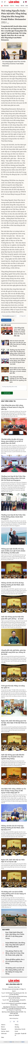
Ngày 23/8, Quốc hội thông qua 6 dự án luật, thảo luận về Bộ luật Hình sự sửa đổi (14, 723)
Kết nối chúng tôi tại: (14, 1018)
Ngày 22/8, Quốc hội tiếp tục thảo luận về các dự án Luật (13, 861)
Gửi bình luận (7, 393)
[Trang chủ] (2, 6)
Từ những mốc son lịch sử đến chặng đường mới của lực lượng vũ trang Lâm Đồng (13, 894)
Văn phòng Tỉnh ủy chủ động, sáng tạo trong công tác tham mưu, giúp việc (14, 953)
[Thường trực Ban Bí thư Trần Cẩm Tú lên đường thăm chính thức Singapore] (14, 536)
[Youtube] (14, 1021)
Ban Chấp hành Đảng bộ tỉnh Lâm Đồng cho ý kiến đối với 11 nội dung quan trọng (14, 935)
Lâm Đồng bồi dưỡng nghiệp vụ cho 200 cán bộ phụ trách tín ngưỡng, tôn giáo (18, 379)
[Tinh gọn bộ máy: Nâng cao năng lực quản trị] (14, 708)
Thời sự (17, 5)
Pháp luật (3, 1029)
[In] (13, 320)
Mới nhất (6, 5)
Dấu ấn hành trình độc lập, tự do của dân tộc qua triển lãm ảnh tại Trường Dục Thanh (18, 343)
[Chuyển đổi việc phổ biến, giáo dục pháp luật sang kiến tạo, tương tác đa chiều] (14, 672)
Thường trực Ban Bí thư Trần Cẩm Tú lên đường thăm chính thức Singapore (13, 517)
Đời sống (17, 1027)
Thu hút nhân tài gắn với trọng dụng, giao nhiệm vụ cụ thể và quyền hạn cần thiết (18, 361)
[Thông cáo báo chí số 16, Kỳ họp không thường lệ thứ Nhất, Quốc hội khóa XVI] (14, 603)
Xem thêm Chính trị (8, 401)
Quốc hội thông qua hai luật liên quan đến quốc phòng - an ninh (12, 618)
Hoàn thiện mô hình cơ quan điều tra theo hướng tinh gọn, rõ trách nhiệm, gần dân (18, 370)
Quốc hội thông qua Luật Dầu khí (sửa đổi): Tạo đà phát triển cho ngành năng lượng (12, 757)
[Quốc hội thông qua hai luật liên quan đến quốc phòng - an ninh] (14, 637)
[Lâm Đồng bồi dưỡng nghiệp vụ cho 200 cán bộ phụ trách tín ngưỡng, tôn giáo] (5, 378)
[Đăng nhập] (23, 2)
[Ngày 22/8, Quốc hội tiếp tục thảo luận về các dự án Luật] (14, 878)
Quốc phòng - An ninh (20, 1029)
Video (2, 1037)
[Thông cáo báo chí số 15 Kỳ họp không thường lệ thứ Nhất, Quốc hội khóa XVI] (14, 846)
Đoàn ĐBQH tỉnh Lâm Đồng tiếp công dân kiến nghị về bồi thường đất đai (15, 945)
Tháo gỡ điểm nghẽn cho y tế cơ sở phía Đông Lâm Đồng (14, 961)
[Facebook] (17, 1021)
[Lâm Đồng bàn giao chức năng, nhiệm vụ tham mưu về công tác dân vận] (7, 331)
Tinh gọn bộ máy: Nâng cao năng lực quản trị (13, 687)
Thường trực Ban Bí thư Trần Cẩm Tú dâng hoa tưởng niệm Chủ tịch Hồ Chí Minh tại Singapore (17, 352)
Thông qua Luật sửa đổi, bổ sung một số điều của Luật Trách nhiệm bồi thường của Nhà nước (13, 551)
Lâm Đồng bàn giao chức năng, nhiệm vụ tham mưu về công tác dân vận (19, 332)
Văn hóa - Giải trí (5, 1031)
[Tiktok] (10, 1021)
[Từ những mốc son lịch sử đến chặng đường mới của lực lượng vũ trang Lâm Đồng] (14, 917)
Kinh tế (22, 5)
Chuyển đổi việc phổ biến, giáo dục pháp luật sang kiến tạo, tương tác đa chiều (13, 652)
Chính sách (4, 1033)
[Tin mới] (5, 2)
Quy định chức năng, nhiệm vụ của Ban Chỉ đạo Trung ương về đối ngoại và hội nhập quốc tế (13, 791)
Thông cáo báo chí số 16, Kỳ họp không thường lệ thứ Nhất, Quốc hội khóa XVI (12, 585)
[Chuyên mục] (2, 2)
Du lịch (16, 1031)
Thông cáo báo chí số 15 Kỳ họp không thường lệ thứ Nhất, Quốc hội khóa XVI (12, 828)
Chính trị (12, 5)
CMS (11, 1041)
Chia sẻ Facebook (6, 320)
